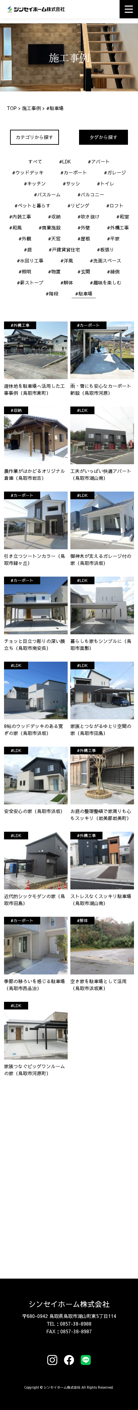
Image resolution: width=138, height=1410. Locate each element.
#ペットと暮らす (32, 205)
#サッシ (71, 183)
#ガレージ (115, 172)
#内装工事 (20, 216)
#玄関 (83, 271)
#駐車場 (83, 293)
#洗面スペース (105, 260)
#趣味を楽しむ (105, 282)
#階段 (52, 293)
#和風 (15, 227)
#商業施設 (50, 227)
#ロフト (115, 205)
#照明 (24, 271)
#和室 (122, 216)
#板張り (105, 249)
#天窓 (54, 238)
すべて (35, 161)
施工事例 (31, 108)
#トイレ (105, 183)
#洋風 (66, 260)
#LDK (65, 161)
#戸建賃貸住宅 (64, 249)
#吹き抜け (88, 216)
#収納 (54, 216)
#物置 (54, 271)
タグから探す (103, 137)
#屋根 (83, 238)
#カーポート (73, 172)
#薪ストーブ (30, 282)
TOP (12, 108)
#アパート (99, 161)
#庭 (28, 249)
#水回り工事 (30, 260)
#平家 (113, 238)
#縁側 (113, 271)
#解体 (66, 282)
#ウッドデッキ (28, 172)
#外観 (24, 238)
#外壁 (83, 227)
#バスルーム (47, 194)
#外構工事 (118, 227)
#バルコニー (90, 194)
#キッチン (35, 183)
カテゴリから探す (34, 137)
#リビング (78, 205)
